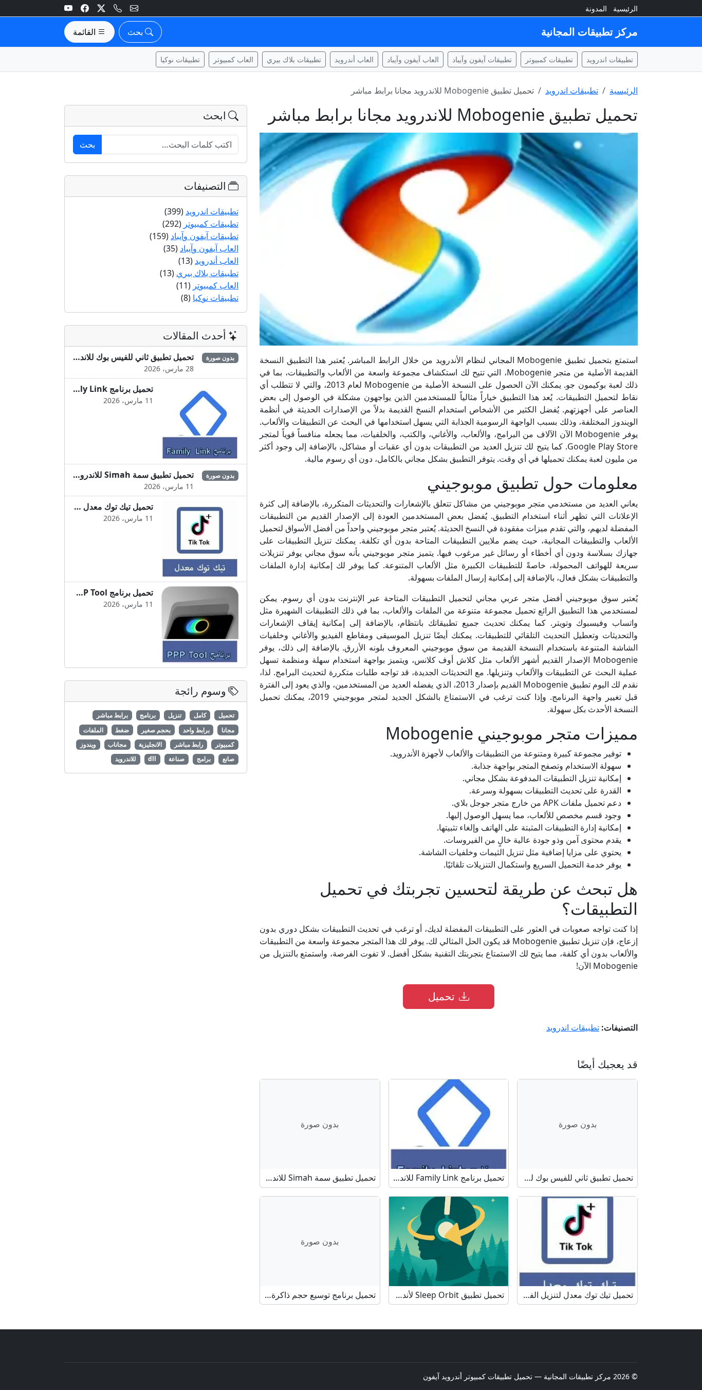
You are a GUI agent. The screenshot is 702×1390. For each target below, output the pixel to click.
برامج (204, 758)
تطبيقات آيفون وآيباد (482, 59)
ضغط (122, 730)
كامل (200, 715)
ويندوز (88, 744)
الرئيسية (625, 8)
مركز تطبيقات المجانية (589, 32)
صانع (228, 758)
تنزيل (174, 715)
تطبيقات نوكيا (180, 59)
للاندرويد (125, 758)
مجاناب (117, 744)
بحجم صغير (156, 730)
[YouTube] (68, 8)
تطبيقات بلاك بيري (294, 59)
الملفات (93, 730)
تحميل (441, 996)
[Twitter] (101, 8)
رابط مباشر (189, 744)
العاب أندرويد (354, 59)
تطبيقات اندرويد (609, 59)
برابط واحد (196, 730)
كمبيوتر (224, 744)
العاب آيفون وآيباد (413, 59)
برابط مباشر (112, 715)
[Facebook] (85, 8)
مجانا (227, 730)
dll (152, 758)
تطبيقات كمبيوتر (549, 59)
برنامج (148, 715)
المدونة (596, 8)
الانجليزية (150, 744)
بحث (87, 144)
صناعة (176, 758)
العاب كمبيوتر (233, 59)
